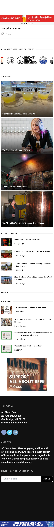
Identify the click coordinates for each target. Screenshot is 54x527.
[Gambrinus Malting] (27, 18)
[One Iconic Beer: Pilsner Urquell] (6, 242)
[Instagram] (15, 432)
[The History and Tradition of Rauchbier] (6, 310)
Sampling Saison (11, 28)
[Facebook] (4, 432)
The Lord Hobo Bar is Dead (15, 186)
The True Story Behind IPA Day (16, 150)
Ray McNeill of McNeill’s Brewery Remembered (23, 223)
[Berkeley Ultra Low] (27, 523)
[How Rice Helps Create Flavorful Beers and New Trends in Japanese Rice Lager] (6, 335)
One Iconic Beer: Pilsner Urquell (27, 239)
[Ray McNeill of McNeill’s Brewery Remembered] (27, 208)
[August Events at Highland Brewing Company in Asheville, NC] (6, 266)
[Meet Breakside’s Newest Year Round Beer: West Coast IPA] (6, 279)
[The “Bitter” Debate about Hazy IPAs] (27, 99)
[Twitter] (9, 432)
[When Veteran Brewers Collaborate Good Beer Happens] (6, 322)
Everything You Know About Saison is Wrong (32, 251)
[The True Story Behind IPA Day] (27, 135)
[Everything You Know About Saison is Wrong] (6, 254)
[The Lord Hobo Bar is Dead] (27, 172)
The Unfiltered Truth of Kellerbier (28, 346)
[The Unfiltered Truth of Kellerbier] (6, 348)
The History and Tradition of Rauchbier (30, 307)
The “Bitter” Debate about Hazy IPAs (18, 114)
